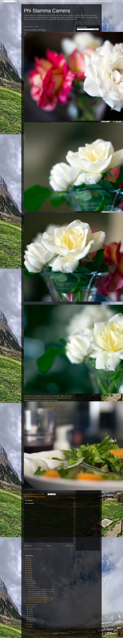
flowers (37, 496)
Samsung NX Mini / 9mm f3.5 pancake (37, 593)
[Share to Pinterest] (55, 494)
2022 (28, 564)
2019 (28, 570)
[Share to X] (51, 494)
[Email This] (48, 494)
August (30, 607)
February (31, 619)
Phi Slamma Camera (47, 10)
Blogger (68, 633)
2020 (28, 568)
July (30, 609)
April (30, 615)
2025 (28, 558)
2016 (28, 577)
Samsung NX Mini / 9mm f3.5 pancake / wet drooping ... (41, 591)
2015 (28, 579)
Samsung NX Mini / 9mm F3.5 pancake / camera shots (41, 589)
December (31, 581)
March (30, 617)
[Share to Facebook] (53, 494)
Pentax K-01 (42, 496)
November (31, 583)
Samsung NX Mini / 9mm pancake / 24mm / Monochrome (42, 597)
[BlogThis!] (50, 494)
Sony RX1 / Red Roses (33, 587)
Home (49, 546)
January (31, 621)
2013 (28, 626)
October (31, 585)
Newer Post (28, 546)
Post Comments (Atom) (36, 549)
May (30, 613)
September (31, 604)
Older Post (69, 546)
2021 (28, 566)
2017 (28, 575)
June (30, 611)
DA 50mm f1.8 (31, 496)
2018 (28, 572)
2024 (28, 560)
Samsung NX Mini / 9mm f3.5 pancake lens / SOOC (41, 600)
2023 (28, 562)
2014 (28, 624)
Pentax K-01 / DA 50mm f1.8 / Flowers (37, 602)
